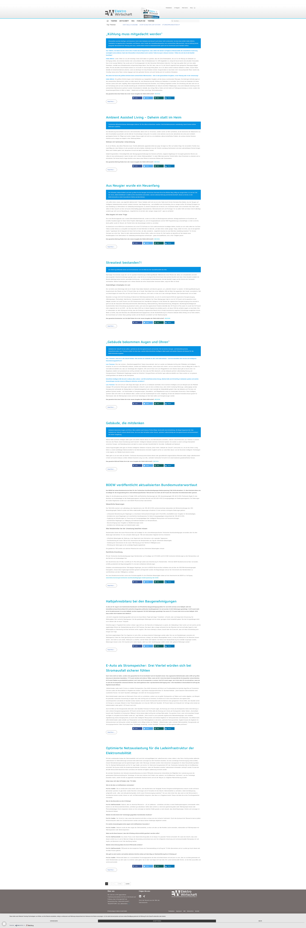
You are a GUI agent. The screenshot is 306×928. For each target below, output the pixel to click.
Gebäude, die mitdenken (125, 423)
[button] (137, 98)
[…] (129, 903)
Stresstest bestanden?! (124, 262)
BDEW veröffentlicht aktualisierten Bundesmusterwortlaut (151, 485)
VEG (132, 21)
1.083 (119, 883)
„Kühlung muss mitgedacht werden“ (134, 34)
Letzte (127, 883)
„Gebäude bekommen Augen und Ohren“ (138, 342)
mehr (260, 921)
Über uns (111, 891)
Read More (111, 101)
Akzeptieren (157, 921)
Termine (151, 21)
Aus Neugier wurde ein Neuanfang (133, 185)
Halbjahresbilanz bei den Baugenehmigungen (141, 601)
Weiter (122, 883)
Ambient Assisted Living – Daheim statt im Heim (143, 117)
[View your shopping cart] (194, 8)
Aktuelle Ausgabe (130, 25)
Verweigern (54, 921)
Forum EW (141, 21)
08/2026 (157, 93)
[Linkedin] (140, 896)
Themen (114, 21)
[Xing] (144, 896)
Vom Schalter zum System (150, 25)
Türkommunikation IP (171, 25)
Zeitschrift (124, 21)
